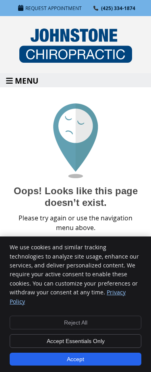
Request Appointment (53, 8)
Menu (26, 80)
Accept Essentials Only (76, 341)
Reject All (75, 322)
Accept (75, 359)
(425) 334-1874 (118, 8)
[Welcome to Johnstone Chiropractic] (75, 60)
